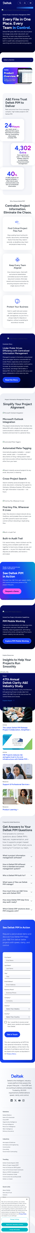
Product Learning (10, 809)
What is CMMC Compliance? (11, 1172)
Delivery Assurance (8, 1131)
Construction (6, 1147)
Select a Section (9, 60)
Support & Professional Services (16, 784)
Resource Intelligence (9, 1126)
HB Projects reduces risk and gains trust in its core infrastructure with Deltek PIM (15, 757)
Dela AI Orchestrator (9, 1117)
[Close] (27, 1199)
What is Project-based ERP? (11, 1165)
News (4, 1197)
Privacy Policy (22, 1214)
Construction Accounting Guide (12, 1176)
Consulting (6, 1149)
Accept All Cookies (15, 1229)
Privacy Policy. (11, 1054)
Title (5, 973)
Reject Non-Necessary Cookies (14, 1224)
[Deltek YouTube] (19, 1100)
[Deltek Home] (7, 3)
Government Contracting (10, 1151)
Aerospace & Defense (9, 1142)
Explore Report (7, 700)
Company (7, 997)
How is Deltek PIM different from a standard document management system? (14, 866)
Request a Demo (12, 591)
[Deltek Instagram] (23, 1100)
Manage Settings (14, 1219)
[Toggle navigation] (30, 3)
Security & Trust (7, 1192)
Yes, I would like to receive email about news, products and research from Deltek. (19, 1024)
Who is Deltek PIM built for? (14, 875)
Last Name (7, 965)
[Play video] (17, 75)
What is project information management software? (14, 856)
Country (6, 1013)
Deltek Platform (7, 1115)
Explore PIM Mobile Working (17, 641)
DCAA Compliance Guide (10, 1174)
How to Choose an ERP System (12, 1167)
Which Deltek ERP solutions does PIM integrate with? (16, 910)
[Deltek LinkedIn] (11, 1100)
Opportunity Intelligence (10, 1122)
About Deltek (6, 1190)
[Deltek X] (15, 1100)
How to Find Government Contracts (13, 1169)
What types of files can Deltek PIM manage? (15, 883)
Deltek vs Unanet (8, 1179)
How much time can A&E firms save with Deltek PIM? (15, 892)
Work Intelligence (8, 1129)
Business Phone (8, 989)
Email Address (8, 981)
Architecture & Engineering (10, 1144)
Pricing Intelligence (8, 1124)
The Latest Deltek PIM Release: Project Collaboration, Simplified (16, 729)
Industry (6, 1005)
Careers (5, 1195)
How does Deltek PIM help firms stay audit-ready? (16, 901)
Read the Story (11, 380)
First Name (7, 957)
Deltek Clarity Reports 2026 (11, 1163)
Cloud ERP (6, 1119)
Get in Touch (12, 1034)
